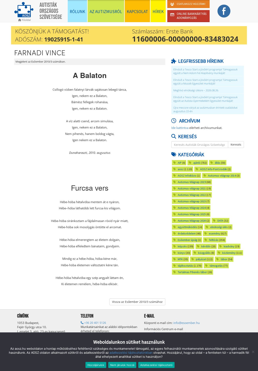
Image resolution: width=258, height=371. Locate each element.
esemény (214, 233)
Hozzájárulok (95, 365)
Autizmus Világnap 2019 (192, 182)
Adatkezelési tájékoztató (156, 365)
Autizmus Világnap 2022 (192, 195)
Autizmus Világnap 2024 (192, 208)
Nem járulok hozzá (122, 365)
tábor (224, 259)
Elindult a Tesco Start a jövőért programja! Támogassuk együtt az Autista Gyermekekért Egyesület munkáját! (205, 99)
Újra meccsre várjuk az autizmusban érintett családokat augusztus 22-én (205, 109)
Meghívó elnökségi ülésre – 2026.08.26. (196, 90)
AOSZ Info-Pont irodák (213, 169)
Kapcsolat (137, 11)
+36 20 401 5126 (94, 323)
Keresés (236, 144)
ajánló (196, 162)
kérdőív (206, 246)
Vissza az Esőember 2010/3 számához (137, 302)
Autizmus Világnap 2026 (192, 220)
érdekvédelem (187, 233)
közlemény (229, 253)
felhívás (213, 240)
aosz (181, 169)
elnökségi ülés (219, 227)
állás (217, 162)
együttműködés (187, 227)
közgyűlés (204, 253)
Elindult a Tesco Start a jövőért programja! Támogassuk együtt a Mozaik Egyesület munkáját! (205, 81)
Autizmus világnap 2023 (192, 201)
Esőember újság (187, 240)
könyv (181, 253)
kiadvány (229, 246)
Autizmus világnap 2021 (192, 188)
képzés (182, 246)
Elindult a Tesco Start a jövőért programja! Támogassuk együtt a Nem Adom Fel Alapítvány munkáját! (205, 71)
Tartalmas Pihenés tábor (192, 272)
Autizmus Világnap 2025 (192, 214)
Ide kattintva (179, 128)
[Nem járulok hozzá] (253, 352)
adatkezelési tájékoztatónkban (131, 353)
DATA (220, 220)
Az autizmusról (106, 11)
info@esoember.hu (186, 323)
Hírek (158, 11)
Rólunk (77, 11)
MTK (180, 259)
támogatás (216, 265)
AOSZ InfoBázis (187, 175)
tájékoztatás (185, 265)
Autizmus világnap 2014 (222, 175)
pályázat (201, 259)
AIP (180, 162)
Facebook (223, 11)
